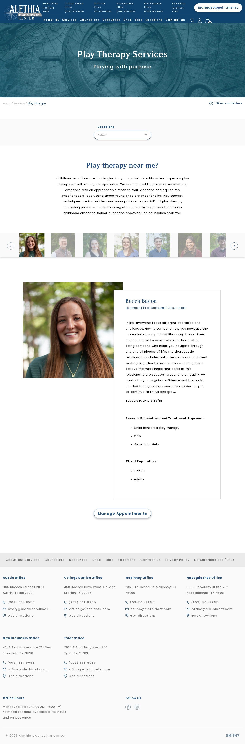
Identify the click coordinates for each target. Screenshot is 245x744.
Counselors (90, 20)
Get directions (20, 615)
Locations (154, 20)
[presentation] (10, 246)
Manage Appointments (218, 7)
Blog (139, 20)
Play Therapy (37, 103)
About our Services (60, 20)
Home (7, 103)
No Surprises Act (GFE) (214, 560)
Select (102, 135)
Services (19, 103)
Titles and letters (228, 103)
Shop (127, 20)
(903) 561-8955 (21, 602)
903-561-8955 (142, 602)
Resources (111, 20)
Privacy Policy (177, 560)
